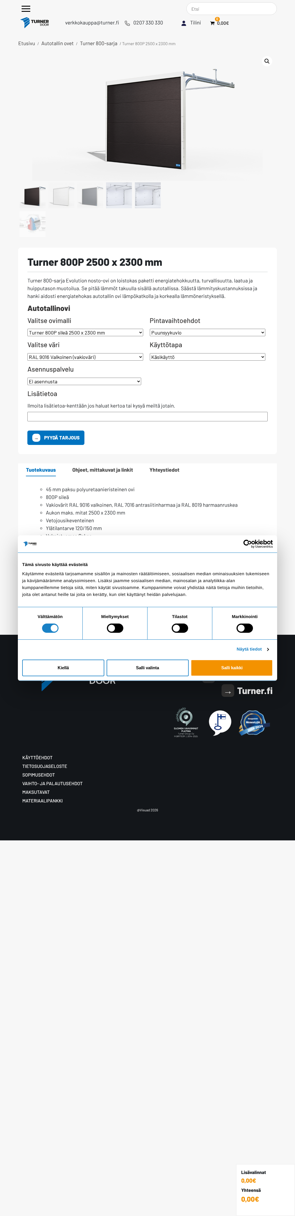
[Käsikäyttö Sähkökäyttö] (208, 357)
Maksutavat (36, 792)
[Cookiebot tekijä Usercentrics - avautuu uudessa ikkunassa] (247, 544)
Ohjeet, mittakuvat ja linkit (102, 469)
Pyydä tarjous (61, 437)
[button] (267, 61)
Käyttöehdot (37, 757)
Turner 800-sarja (99, 43)
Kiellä (63, 667)
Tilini (195, 22)
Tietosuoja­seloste (44, 766)
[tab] (41, 469)
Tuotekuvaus (41, 469)
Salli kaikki (232, 667)
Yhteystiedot (164, 469)
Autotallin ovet (57, 43)
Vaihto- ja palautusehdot (52, 783)
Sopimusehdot (38, 775)
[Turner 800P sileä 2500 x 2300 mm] (85, 332)
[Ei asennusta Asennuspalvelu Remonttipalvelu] (85, 381)
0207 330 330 (148, 22)
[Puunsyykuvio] (208, 332)
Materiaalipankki (42, 801)
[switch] (115, 628)
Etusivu (26, 43)
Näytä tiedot (249, 649)
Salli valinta (147, 667)
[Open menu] (26, 9)
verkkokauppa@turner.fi (92, 22)
